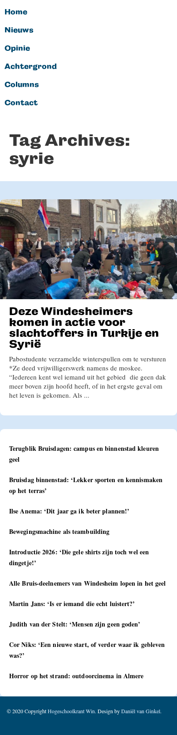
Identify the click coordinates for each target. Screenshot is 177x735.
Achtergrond (31, 66)
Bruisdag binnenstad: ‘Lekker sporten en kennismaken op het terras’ (85, 485)
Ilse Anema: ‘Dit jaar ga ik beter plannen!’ (69, 511)
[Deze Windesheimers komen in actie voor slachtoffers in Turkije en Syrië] (88, 249)
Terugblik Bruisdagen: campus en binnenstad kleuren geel (84, 454)
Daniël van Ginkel (140, 711)
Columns (22, 85)
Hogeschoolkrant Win (71, 711)
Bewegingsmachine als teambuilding (59, 531)
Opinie (17, 48)
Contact (21, 103)
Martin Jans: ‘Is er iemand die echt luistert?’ (72, 603)
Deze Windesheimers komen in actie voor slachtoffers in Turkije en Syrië (84, 327)
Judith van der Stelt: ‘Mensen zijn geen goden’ (75, 624)
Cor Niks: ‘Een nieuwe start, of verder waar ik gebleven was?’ (87, 650)
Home (16, 12)
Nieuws (19, 30)
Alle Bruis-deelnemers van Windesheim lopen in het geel (87, 583)
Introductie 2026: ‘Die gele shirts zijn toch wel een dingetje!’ (79, 557)
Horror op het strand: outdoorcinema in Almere (76, 676)
